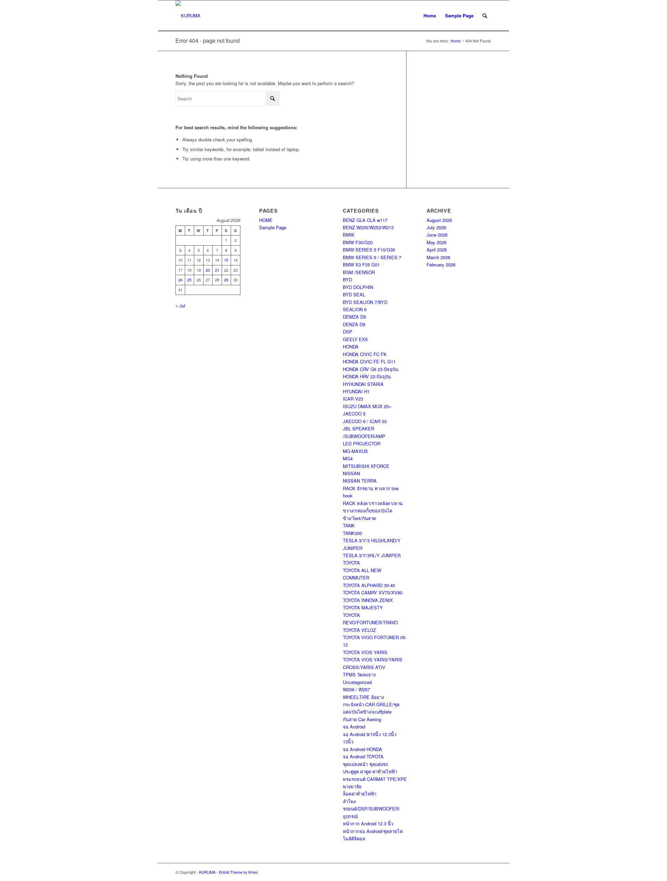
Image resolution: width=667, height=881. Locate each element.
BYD (347, 279)
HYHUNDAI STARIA (363, 384)
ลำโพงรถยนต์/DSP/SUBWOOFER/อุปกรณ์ (371, 809)
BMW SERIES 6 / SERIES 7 (372, 257)
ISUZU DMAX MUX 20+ (367, 406)
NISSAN (351, 473)
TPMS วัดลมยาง (359, 674)
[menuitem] (485, 15)
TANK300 (352, 533)
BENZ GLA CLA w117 (365, 220)
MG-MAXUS (355, 451)
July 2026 (436, 227)
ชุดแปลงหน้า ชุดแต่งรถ (365, 764)
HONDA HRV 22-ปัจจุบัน (367, 376)
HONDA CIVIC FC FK (365, 354)
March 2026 (438, 257)
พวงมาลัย (352, 786)
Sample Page (459, 15)
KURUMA (207, 872)
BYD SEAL (354, 294)
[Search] (485, 15)
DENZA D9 (354, 324)
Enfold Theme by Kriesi (238, 872)
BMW (348, 234)
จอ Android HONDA (362, 749)
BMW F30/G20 (358, 242)
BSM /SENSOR (359, 272)
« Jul (180, 305)
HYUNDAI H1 (356, 391)
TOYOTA (351, 562)
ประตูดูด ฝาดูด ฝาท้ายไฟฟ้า (370, 771)
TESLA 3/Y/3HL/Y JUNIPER (372, 555)
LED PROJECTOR (361, 443)
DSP (347, 331)
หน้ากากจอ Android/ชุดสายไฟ (373, 831)
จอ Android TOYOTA (363, 756)
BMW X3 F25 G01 (361, 264)
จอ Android (354, 726)
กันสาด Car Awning (362, 719)
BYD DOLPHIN (358, 287)
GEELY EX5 (355, 339)
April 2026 (437, 249)
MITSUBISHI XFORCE (366, 466)
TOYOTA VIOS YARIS (365, 652)
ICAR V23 (353, 398)
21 (217, 270)
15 (226, 260)
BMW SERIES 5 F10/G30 (369, 249)
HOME (266, 220)
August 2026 (439, 220)
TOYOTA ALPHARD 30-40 (369, 585)
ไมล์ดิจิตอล (354, 838)
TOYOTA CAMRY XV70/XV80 (372, 592)
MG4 (348, 458)
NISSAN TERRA (360, 480)
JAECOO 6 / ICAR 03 (365, 421)
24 (180, 279)
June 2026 (437, 234)
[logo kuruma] (187, 15)
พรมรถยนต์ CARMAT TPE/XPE (375, 779)
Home (429, 15)
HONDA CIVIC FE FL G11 (369, 361)
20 (208, 270)
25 (189, 279)
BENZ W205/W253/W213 (368, 227)
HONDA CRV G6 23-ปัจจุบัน (370, 369)
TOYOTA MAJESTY (363, 607)
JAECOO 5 (354, 413)
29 (226, 279)
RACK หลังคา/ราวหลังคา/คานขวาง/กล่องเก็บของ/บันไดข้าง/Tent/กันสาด (373, 510)
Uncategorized (357, 682)
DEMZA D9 (354, 316)
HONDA (351, 346)
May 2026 (436, 242)
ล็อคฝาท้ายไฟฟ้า (359, 793)
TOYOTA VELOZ (359, 630)
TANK (349, 525)
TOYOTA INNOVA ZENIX (368, 600)
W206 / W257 (356, 689)
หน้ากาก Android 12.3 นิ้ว (368, 823)
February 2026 (441, 264)
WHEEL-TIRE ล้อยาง (363, 697)
